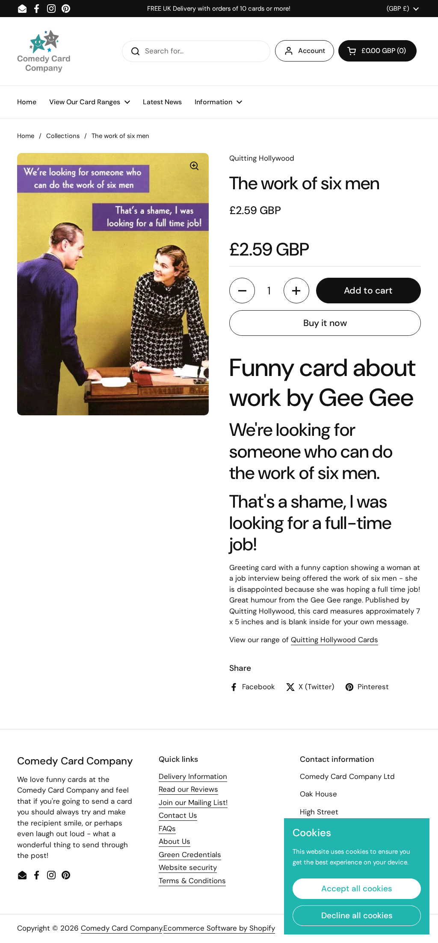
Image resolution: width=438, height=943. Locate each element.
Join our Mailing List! (193, 802)
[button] (377, 51)
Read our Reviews (188, 789)
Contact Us (178, 815)
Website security (188, 867)
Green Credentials (190, 854)
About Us (174, 841)
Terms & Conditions (192, 880)
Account (311, 50)
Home (25, 136)
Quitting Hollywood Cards (334, 639)
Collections (63, 136)
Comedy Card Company (121, 928)
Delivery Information (193, 776)
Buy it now (325, 323)
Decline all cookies (357, 915)
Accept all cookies (356, 888)
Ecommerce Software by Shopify (219, 928)
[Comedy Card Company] (43, 51)
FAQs (167, 828)
